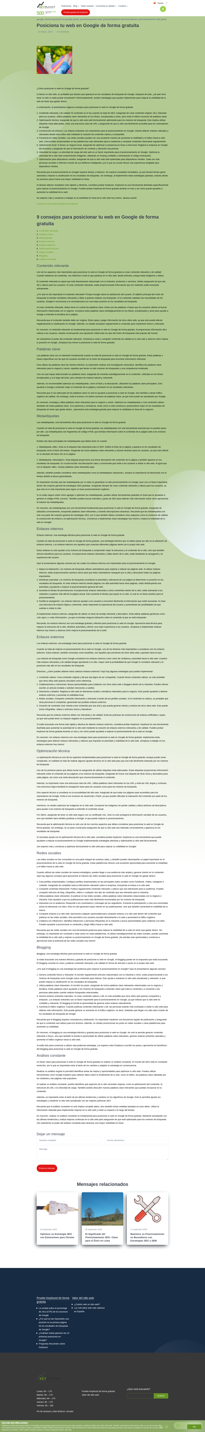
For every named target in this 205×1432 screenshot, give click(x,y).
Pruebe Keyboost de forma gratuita (98, 1391)
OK (194, 1427)
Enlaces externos (47, 245)
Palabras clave (46, 234)
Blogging (43, 256)
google (40, 19)
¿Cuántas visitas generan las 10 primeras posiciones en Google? (54, 1336)
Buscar (161, 1396)
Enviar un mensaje (47, 1168)
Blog (75, 6)
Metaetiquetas (45, 238)
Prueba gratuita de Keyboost (76, 12)
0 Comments (63, 32)
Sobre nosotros (87, 6)
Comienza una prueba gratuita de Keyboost (57, 204)
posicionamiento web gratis (152, 19)
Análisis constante (47, 259)
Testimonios (66, 6)
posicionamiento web (91, 19)
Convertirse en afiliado (105, 6)
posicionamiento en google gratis (62, 19)
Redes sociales (46, 252)
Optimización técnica (49, 248)
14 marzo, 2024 (45, 32)
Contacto (122, 6)
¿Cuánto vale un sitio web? (87, 1304)
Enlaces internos (47, 241)
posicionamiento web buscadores (120, 19)
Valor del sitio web (83, 1298)
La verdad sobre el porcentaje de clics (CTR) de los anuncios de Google (53, 1311)
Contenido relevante (48, 231)
